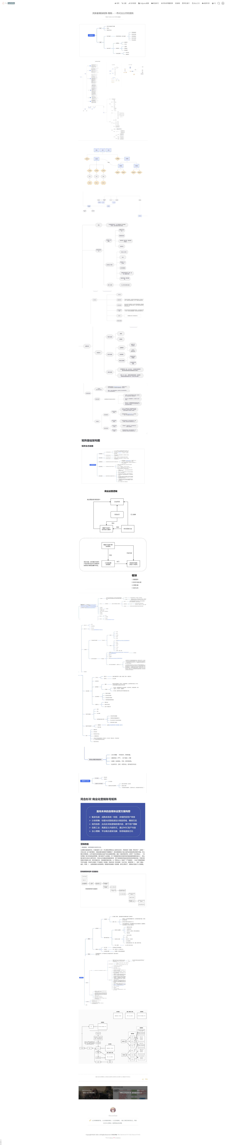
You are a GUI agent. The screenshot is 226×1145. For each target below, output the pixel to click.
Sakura (111, 1137)
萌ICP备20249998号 (134, 1134)
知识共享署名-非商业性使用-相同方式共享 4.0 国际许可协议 (113, 1077)
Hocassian (113, 1115)
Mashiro (118, 1137)
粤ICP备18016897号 (123, 1134)
